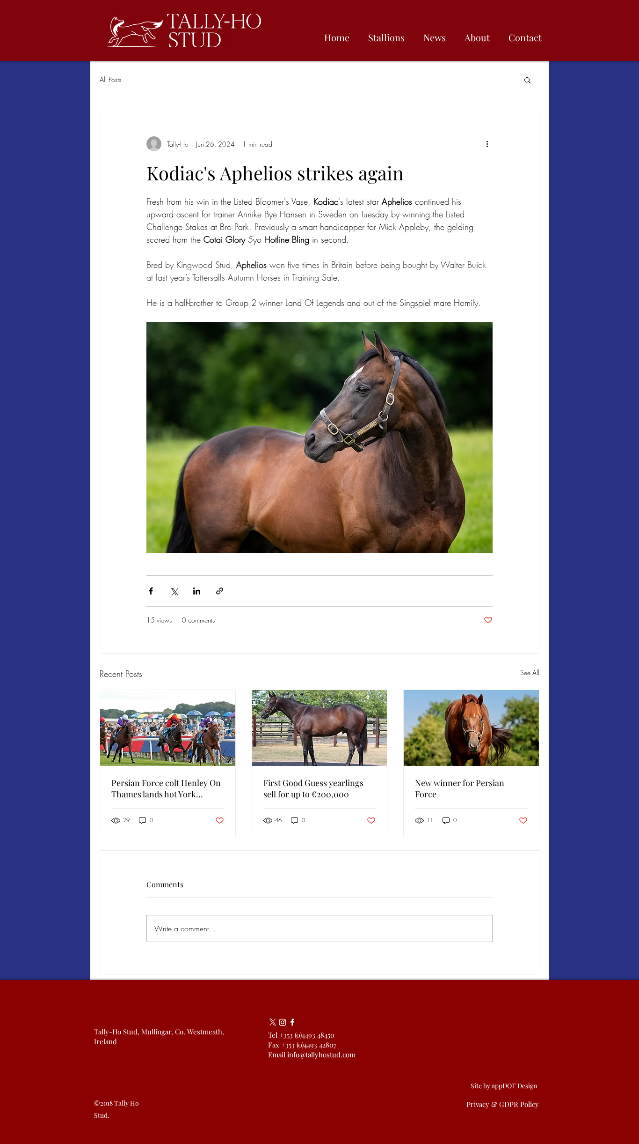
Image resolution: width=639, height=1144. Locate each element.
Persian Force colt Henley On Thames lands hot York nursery (166, 788)
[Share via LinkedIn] (196, 591)
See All (529, 672)
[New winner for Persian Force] (471, 728)
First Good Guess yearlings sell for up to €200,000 (313, 788)
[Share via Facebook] (150, 591)
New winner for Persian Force (459, 788)
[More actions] (487, 143)
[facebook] (292, 1022)
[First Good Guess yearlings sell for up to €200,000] (319, 728)
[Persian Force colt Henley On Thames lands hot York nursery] (167, 728)
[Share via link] (219, 591)
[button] (527, 79)
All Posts (110, 79)
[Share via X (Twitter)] (173, 591)
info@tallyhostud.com (321, 1054)
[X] (272, 1022)
